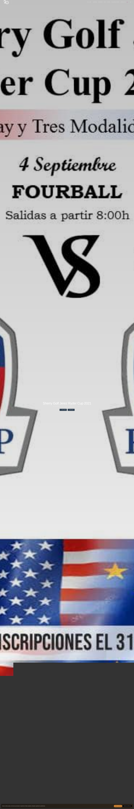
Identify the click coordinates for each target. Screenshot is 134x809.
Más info (71, 409)
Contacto (123, 2)
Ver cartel (64, 409)
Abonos (95, 2)
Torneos (100, 2)
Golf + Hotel (107, 2)
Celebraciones (115, 2)
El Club (89, 2)
